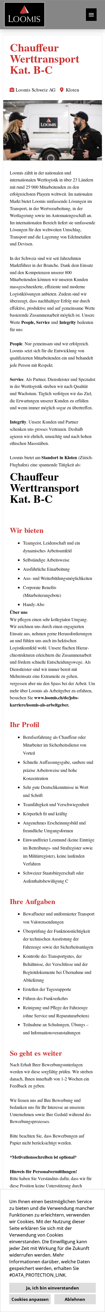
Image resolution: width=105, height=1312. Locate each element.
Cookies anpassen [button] (30, 1299)
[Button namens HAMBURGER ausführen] (91, 14)
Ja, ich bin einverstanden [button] (52, 1288)
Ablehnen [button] (75, 1299)
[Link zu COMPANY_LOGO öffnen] (24, 14)
